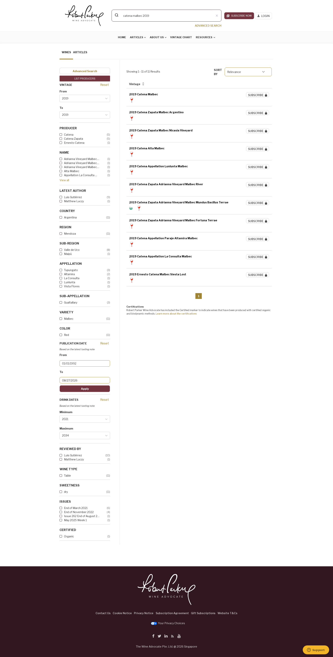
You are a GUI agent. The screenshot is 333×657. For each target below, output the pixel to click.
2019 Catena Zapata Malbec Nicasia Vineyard (161, 130)
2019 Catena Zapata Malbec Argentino (156, 112)
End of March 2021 (75, 508)
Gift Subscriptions (203, 613)
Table (67, 475)
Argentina (70, 217)
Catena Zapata (73, 138)
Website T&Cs (227, 613)
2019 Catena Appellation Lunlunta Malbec (158, 166)
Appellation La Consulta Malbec (81, 175)
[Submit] (116, 15)
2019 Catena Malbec (143, 94)
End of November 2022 (79, 512)
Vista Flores (72, 286)
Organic (69, 536)
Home (122, 37)
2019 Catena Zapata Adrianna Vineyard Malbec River (166, 184)
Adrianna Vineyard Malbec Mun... (81, 163)
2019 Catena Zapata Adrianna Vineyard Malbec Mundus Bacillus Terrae (178, 202)
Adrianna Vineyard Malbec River (81, 167)
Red (66, 335)
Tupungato (71, 270)
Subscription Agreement (172, 613)
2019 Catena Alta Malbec (146, 148)
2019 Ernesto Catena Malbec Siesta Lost (157, 274)
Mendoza (70, 233)
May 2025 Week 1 (75, 520)
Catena (68, 134)
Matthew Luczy (74, 201)
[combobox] (166, 16)
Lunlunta (69, 282)
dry (66, 491)
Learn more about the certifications (176, 313)
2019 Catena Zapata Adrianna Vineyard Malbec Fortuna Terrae (173, 220)
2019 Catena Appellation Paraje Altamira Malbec (163, 238)
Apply (85, 388)
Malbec (68, 318)
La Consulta (71, 278)
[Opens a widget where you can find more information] (316, 650)
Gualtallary (70, 302)
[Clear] (216, 15)
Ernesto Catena (74, 142)
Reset (104, 85)
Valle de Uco (72, 249)
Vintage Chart (181, 37)
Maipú (68, 253)
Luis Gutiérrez (73, 197)
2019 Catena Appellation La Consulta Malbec (160, 256)
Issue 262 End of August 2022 (81, 516)
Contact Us (103, 613)
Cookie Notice (122, 613)
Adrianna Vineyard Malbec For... (81, 159)
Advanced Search (85, 71)
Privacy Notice (143, 613)
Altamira (69, 274)
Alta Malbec (71, 171)
